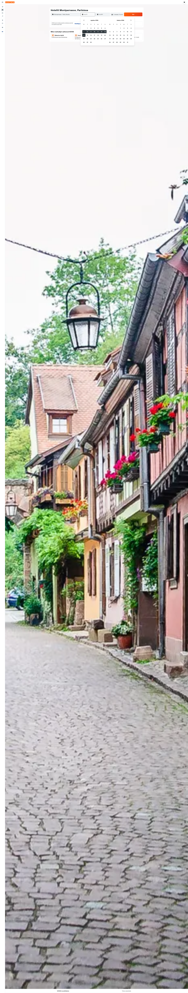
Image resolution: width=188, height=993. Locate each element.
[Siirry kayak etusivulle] (9, 2)
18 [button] (98, 35)
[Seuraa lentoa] (2, 23)
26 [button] (101, 38)
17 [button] (94, 35)
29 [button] (87, 42)
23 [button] (91, 38)
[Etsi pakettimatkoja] (2, 16)
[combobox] (67, 14)
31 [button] (127, 42)
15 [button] (87, 35)
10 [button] (94, 31)
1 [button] (87, 28)
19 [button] (101, 35)
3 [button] (94, 28)
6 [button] (113, 31)
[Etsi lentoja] (2, 6)
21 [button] (83, 38)
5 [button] (101, 28)
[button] (2, 2)
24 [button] (94, 38)
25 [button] (98, 38)
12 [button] (101, 31)
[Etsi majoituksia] (2, 9)
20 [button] (105, 35)
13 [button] (105, 31)
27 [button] (105, 38)
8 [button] (87, 31)
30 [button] (91, 42)
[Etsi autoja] (2, 12)
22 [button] (87, 38)
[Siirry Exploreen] (2, 20)
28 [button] (84, 42)
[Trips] (2, 27)
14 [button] (83, 35)
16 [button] (91, 35)
